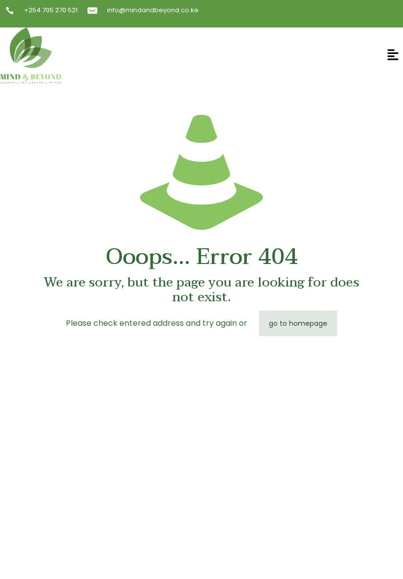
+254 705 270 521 (51, 10)
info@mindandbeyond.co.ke (153, 10)
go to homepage (298, 323)
